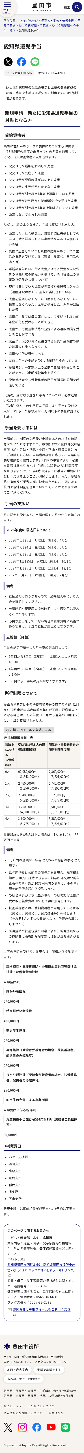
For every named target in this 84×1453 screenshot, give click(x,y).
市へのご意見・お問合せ (23, 1379)
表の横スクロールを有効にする (28, 730)
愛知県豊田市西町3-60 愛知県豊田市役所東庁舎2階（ (41, 1267)
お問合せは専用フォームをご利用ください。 (42, 1312)
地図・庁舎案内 (17, 1369)
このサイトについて (41, 1406)
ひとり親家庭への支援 (34, 25)
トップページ (29, 20)
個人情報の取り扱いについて (23, 1413)
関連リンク (56, 1413)
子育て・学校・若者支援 (57, 20)
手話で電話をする (49, 1369)
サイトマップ (13, 1406)
